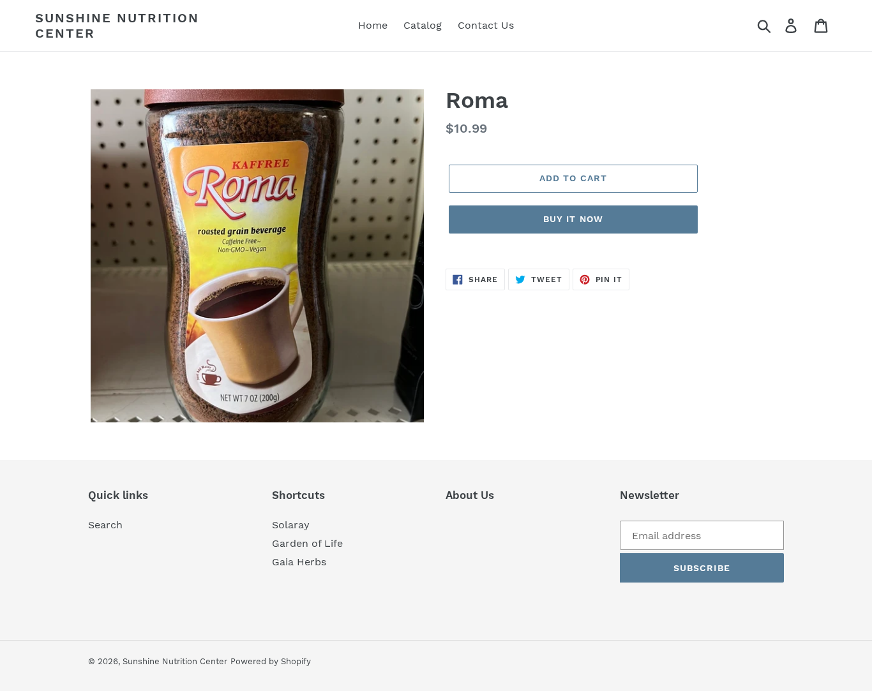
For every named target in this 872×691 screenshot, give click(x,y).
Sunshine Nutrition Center (117, 25)
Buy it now (573, 219)
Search (105, 525)
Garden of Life (307, 543)
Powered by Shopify (270, 661)
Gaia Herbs (299, 562)
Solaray (291, 525)
